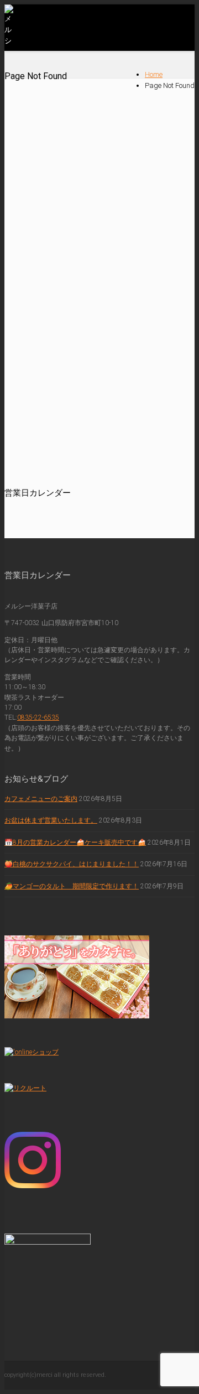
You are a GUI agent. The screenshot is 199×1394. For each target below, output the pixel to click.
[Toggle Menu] (183, 19)
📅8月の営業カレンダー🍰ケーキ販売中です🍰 (75, 842)
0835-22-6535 (38, 717)
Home (154, 74)
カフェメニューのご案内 (40, 799)
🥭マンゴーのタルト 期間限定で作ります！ (71, 886)
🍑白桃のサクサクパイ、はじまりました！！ (71, 864)
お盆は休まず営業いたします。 (50, 820)
